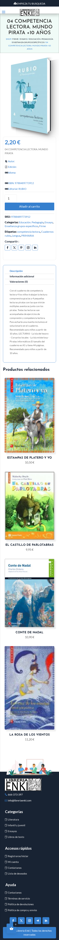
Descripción (16, 270)
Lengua (16, 235)
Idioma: (12, 172)
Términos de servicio (19, 898)
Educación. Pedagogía (41, 39)
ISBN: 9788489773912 (21, 183)
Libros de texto (16, 836)
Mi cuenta (13, 861)
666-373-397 (15, 794)
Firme (15, 39)
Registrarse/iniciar (18, 856)
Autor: (11, 161)
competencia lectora (28, 231)
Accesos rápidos (18, 848)
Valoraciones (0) (19, 281)
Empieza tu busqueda (31, 3)
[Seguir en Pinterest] (21, 247)
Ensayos (12, 831)
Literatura (13, 819)
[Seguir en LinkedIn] (35, 247)
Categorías (14, 811)
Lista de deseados (17, 873)
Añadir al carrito (29, 206)
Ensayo (24, 39)
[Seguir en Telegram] (37, 920)
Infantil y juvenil (16, 825)
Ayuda (10, 885)
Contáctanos (15, 867)
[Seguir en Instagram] (28, 247)
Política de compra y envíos (22, 910)
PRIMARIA (27, 235)
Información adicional (22, 276)
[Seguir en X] (14, 247)
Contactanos (15, 892)
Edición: (12, 166)
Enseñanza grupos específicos (28, 42)
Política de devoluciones (21, 904)
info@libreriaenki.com (19, 800)
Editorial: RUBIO (17, 188)
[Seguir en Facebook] (7, 247)
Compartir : (12, 241)
